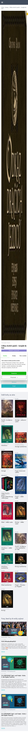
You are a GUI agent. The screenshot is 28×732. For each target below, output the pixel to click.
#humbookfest (4, 637)
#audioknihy (4, 671)
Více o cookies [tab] (23, 355)
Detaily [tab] (14, 355)
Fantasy (7, 7)
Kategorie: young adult (14, 350)
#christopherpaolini (11, 671)
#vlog (9, 637)
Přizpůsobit (13, 377)
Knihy (2, 7)
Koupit (14, 386)
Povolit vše (14, 373)
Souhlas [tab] (5, 355)
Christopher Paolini (5, 342)
